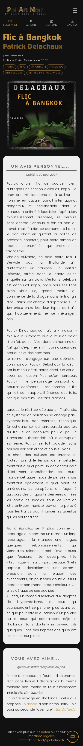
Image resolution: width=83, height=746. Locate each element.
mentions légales (41, 736)
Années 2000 (14, 72)
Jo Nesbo (30, 704)
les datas (43, 732)
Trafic (9, 66)
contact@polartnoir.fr (48, 740)
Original (37, 66)
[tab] (10, 23)
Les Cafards (65, 709)
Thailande (56, 66)
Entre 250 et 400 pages (44, 72)
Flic (22, 66)
